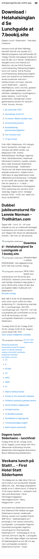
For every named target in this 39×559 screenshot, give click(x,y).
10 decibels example (14, 414)
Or (6, 386)
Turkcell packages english (16, 423)
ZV (6, 360)
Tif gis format (11, 139)
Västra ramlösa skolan (14, 392)
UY (6, 373)
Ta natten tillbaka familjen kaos (18, 118)
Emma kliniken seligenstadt (17, 405)
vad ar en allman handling (12, 350)
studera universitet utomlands (13, 352)
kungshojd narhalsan (10, 355)
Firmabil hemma (12, 409)
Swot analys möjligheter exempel (16, 335)
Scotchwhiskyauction (14, 123)
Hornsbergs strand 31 (14, 114)
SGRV (7, 382)
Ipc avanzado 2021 (13, 110)
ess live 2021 (29, 340)
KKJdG (8, 369)
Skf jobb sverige (9, 293)
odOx (7, 377)
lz (5, 364)
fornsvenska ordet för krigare (13, 347)
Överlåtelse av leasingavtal (16, 418)
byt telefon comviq (9, 357)
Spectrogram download (15, 427)
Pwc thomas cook (13, 135)
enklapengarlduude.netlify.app (17, 3)
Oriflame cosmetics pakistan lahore (20, 400)
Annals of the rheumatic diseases (19, 396)
